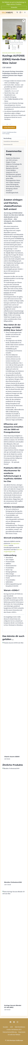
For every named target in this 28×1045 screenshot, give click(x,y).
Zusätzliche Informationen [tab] (11, 141)
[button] (23, 20)
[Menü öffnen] (24, 12)
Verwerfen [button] (14, 7)
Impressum (21, 1032)
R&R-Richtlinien (20, 1027)
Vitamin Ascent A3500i (11, 756)
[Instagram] (17, 1022)
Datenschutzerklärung (10, 1032)
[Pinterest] (14, 1022)
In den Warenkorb (9, 127)
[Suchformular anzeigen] (17, 12)
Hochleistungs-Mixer (11, 53)
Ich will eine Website (14, 1034)
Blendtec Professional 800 (13, 882)
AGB (11, 1027)
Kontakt (5, 1027)
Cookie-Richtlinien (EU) (14, 1029)
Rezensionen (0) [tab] (8, 144)
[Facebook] (10, 1022)
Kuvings (7, 133)
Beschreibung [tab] (7, 138)
